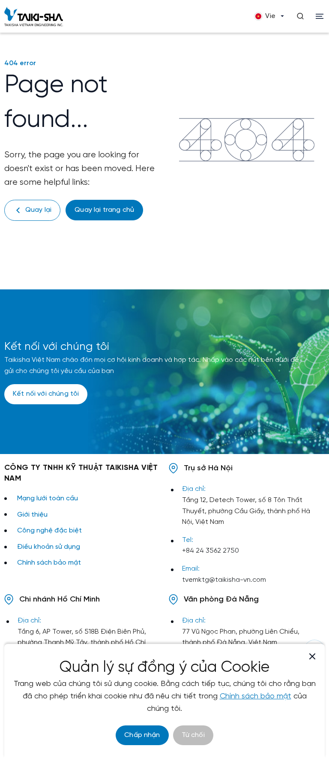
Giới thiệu (32, 514)
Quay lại (38, 210)
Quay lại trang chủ (104, 210)
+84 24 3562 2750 (210, 550)
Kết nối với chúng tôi (46, 393)
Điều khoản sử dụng (48, 546)
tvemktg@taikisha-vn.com (224, 580)
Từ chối (193, 735)
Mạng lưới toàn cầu (47, 498)
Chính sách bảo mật (49, 562)
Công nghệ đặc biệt (49, 530)
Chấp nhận (142, 735)
